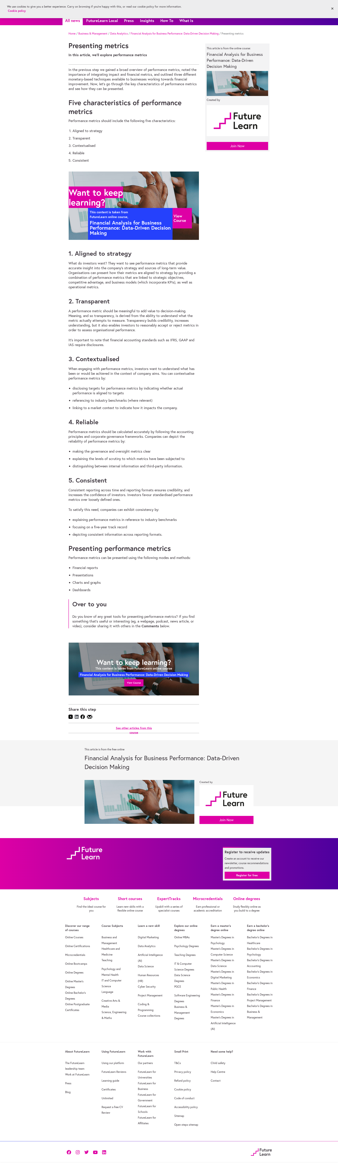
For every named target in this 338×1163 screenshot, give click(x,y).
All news (72, 20)
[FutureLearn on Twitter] (86, 1152)
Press (129, 20)
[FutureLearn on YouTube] (95, 1152)
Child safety (218, 1063)
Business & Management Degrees (182, 1012)
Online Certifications (77, 946)
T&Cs (177, 1063)
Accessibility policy (186, 1107)
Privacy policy (182, 1072)
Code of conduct (184, 1098)
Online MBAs (182, 937)
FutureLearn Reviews (114, 1072)
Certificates (109, 1089)
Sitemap (179, 1116)
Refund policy (182, 1080)
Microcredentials (75, 955)
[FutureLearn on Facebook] (69, 1152)
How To (166, 20)
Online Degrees (74, 972)
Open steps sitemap (186, 1124)
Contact (216, 1080)
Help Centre (218, 1072)
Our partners (145, 1063)
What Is (186, 20)
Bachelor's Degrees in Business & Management (260, 1011)
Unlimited (107, 1098)
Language (107, 992)
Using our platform (113, 1063)
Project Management (150, 995)
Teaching (107, 960)
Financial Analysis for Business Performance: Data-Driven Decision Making (175, 33)
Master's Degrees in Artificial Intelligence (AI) (223, 1023)
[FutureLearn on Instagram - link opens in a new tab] (77, 1152)
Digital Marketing (148, 937)
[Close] (332, 9)
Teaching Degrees (185, 955)
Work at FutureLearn (77, 1074)
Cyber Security (147, 986)
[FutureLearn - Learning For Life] (261, 1151)
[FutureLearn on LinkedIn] (104, 1152)
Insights (147, 20)
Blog (68, 1092)
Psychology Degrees (186, 946)
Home (72, 33)
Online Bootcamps (76, 963)
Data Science (146, 966)
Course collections (149, 1015)
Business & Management (92, 33)
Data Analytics (119, 33)
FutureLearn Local (102, 20)
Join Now (237, 146)
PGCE (177, 986)
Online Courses (74, 937)
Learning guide (110, 1080)
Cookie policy (182, 1089)
